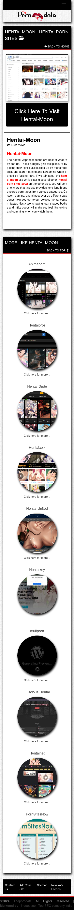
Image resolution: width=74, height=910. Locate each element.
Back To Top (56, 250)
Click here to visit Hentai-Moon (37, 115)
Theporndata (23, 901)
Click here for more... (37, 313)
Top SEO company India (55, 905)
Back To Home (58, 46)
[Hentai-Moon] (37, 77)
